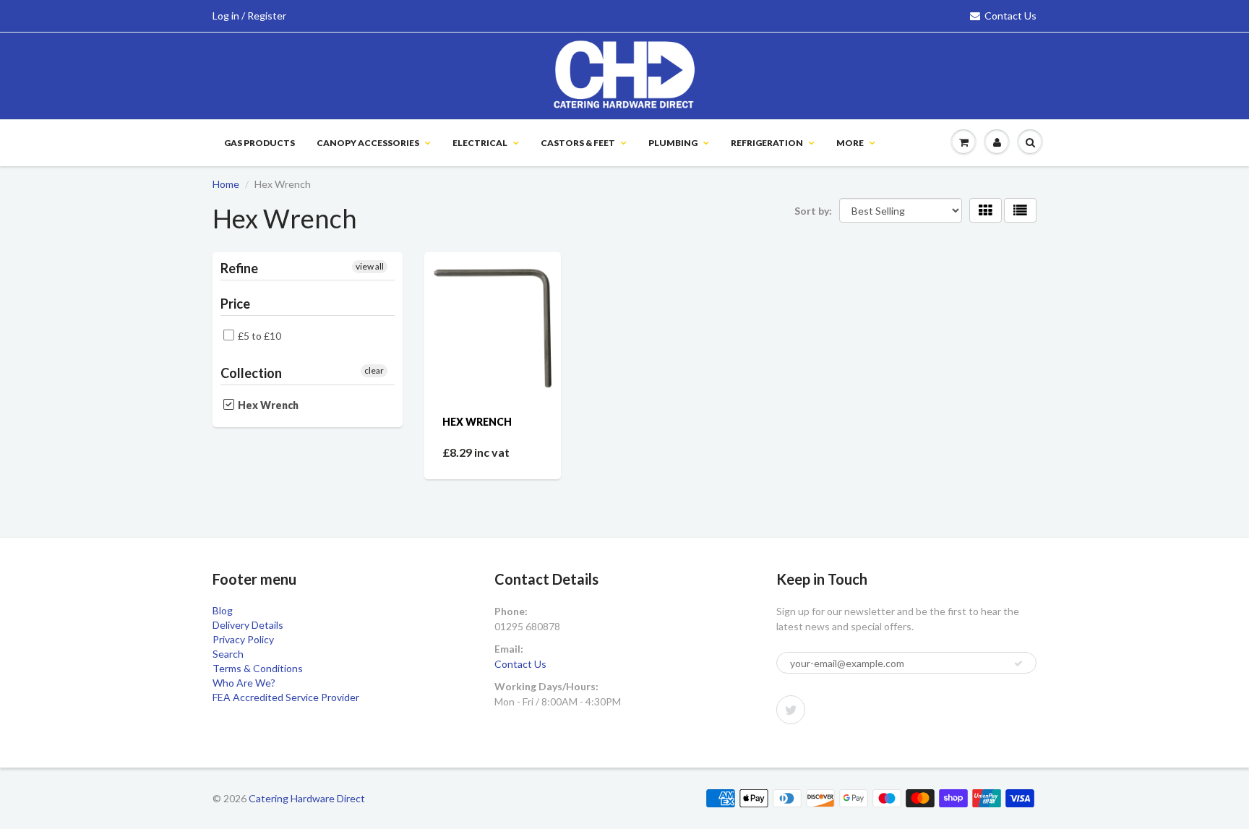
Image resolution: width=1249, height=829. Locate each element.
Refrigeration (767, 142)
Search (228, 654)
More (850, 142)
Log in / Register (249, 15)
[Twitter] (790, 709)
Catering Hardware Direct (307, 798)
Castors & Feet (578, 142)
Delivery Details (248, 625)
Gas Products (259, 142)
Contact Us (1010, 15)
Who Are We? (244, 682)
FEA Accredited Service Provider (286, 697)
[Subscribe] (1018, 663)
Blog (223, 610)
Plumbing (673, 142)
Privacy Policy (243, 639)
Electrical (479, 142)
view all (370, 266)
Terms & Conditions (258, 668)
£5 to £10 (260, 336)
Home (226, 184)
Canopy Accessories (368, 142)
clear (374, 370)
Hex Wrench (477, 422)
